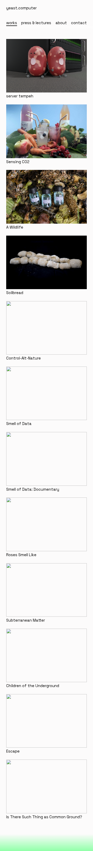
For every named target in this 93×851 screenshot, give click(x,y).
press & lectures (36, 23)
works (11, 23)
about (61, 23)
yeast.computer (21, 8)
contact (79, 23)
